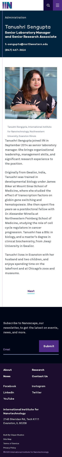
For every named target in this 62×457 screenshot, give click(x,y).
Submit (48, 346)
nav (57, 5)
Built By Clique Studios (13, 435)
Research (38, 369)
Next (31, 291)
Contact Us (40, 376)
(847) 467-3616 (15, 49)
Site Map (7, 439)
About (7, 369)
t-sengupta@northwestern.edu (26, 44)
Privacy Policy (9, 448)
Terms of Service (11, 444)
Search (48, 5)
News (6, 376)
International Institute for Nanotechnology (9, 5)
